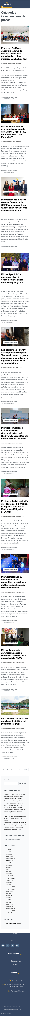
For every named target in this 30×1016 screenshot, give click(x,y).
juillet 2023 (9, 895)
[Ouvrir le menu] (14, 6)
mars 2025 (9, 874)
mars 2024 (9, 882)
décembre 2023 (10, 887)
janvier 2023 (9, 906)
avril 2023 (8, 902)
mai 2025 (8, 869)
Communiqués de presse (10, 40)
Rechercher (7, 780)
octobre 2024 (9, 880)
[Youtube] (17, 945)
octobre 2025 (9, 860)
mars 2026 (9, 854)
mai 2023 (8, 900)
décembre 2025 (10, 858)
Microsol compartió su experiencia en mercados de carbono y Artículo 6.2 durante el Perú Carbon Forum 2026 (14, 803)
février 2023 (9, 904)
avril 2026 (8, 852)
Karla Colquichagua (9, 63)
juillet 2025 (9, 865)
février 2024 (9, 884)
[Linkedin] (3, 945)
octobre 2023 (9, 891)
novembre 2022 (10, 911)
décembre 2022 (10, 908)
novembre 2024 (10, 878)
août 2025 (8, 863)
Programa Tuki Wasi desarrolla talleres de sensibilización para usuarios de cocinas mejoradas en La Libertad (14, 796)
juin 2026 (8, 850)
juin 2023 (8, 898)
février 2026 (9, 856)
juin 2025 (8, 867)
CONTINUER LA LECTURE (9, 97)
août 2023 (8, 893)
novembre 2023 (10, 889)
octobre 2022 (9, 913)
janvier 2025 (9, 876)
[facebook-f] (12, 945)
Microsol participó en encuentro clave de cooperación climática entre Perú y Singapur (15, 818)
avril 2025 (8, 871)
